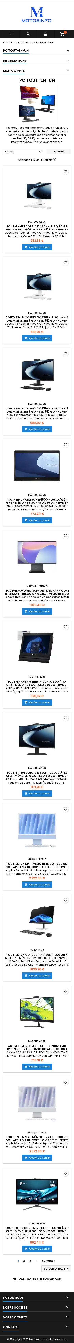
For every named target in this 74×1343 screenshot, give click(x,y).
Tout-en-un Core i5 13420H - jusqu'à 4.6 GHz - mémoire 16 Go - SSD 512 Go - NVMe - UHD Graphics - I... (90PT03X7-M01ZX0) (37, 229)
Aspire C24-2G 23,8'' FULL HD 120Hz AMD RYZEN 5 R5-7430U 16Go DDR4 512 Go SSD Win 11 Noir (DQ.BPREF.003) (37, 1049)
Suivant (49, 1261)
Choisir (24, 151)
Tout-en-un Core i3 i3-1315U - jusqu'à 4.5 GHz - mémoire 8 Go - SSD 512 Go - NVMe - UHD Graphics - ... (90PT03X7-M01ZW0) (37, 320)
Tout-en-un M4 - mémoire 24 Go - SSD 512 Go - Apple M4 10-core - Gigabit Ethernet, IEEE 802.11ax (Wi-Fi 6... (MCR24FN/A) (37, 1140)
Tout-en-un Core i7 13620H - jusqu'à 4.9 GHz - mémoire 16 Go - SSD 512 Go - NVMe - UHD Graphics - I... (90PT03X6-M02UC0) (37, 776)
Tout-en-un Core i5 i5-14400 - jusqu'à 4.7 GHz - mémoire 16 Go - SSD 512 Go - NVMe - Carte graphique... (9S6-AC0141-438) (37, 1231)
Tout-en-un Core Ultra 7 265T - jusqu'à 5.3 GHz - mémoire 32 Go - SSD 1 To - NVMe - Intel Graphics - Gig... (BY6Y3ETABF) (37, 958)
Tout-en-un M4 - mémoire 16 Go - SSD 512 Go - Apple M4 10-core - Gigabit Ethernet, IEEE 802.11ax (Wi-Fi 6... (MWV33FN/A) (37, 867)
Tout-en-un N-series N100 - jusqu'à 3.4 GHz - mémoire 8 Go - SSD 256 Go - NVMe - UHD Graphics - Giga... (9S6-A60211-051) (37, 685)
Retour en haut (56, 1269)
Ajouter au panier (37, 247)
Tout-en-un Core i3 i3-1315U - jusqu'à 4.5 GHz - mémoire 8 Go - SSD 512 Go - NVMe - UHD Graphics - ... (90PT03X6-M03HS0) (37, 412)
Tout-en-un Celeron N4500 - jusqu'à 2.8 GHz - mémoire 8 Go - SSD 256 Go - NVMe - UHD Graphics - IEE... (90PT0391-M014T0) (37, 503)
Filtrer (59, 151)
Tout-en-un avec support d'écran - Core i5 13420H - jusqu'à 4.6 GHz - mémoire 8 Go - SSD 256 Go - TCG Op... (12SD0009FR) (37, 594)
